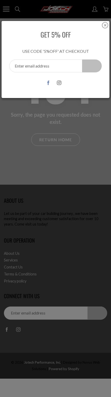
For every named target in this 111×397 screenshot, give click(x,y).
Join (92, 66)
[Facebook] (48, 82)
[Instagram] (59, 82)
